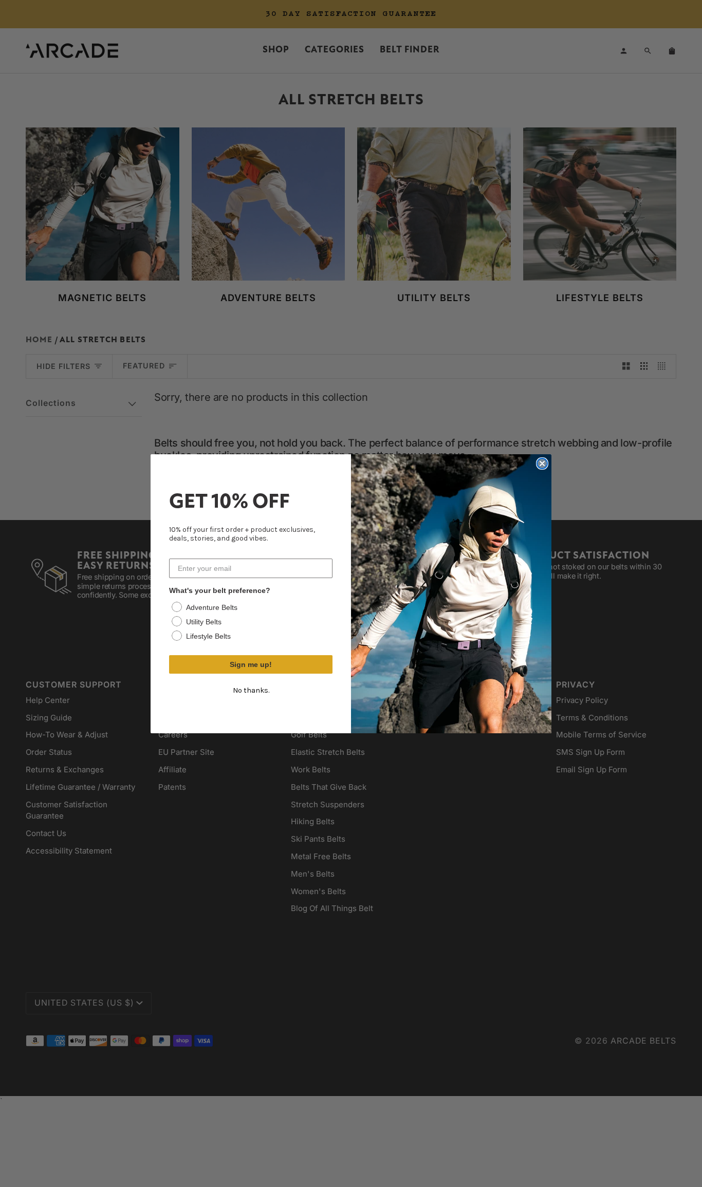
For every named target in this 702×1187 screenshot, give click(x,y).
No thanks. (251, 690)
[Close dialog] (542, 463)
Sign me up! (251, 664)
